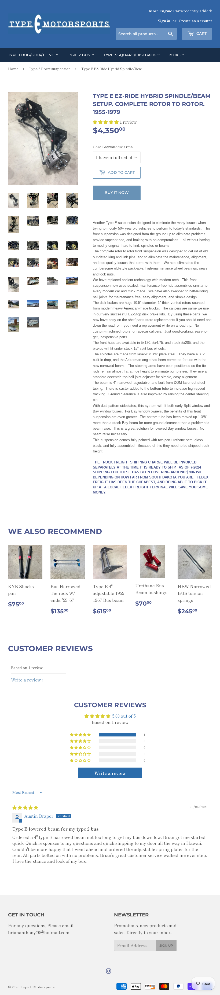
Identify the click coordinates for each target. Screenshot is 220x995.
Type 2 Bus (79, 55)
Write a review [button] (110, 773)
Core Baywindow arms (113, 146)
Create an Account (195, 20)
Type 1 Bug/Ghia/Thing (32, 55)
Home (13, 68)
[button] (106, 122)
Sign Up (166, 946)
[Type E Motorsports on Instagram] (108, 971)
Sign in (164, 20)
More (175, 54)
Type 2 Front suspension (50, 68)
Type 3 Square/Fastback (130, 55)
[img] (25, 807)
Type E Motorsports (37, 986)
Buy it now (117, 192)
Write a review (26, 679)
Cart (201, 33)
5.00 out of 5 (124, 716)
